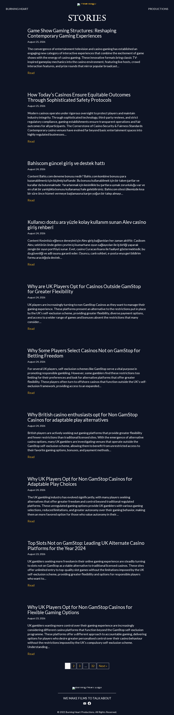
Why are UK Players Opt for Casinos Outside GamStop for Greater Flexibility (84, 288)
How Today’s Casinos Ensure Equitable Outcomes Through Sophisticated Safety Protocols (79, 97)
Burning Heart (17, 8)
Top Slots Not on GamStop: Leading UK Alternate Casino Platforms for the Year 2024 (86, 545)
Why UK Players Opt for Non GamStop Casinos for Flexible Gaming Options (80, 609)
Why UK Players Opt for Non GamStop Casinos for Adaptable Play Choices (80, 481)
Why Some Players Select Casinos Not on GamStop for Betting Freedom (84, 353)
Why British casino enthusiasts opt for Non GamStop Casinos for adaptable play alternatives (82, 417)
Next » (103, 666)
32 (92, 666)
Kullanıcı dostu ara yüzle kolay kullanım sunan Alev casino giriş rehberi (87, 224)
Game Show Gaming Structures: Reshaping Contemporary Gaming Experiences (72, 33)
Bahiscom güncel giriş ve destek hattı (66, 163)
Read (31, 73)
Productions (158, 8)
